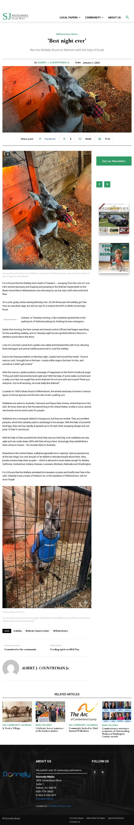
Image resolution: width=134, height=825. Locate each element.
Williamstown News (67, 34)
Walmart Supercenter (38, 631)
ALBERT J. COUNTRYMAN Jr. (54, 62)
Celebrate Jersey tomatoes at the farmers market (49, 729)
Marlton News (44, 725)
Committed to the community (20, 649)
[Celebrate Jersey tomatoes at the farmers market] (50, 711)
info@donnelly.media (59, 806)
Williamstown (60, 631)
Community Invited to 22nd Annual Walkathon (83, 729)
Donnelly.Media (44, 798)
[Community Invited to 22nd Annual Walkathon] (83, 711)
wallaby (17, 631)
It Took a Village (11, 728)
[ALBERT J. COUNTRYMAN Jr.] (10, 668)
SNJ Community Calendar (16, 725)
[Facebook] (99, 184)
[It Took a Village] (17, 711)
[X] (107, 184)
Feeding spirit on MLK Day (64, 649)
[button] (127, 17)
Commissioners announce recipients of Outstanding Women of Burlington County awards (115, 732)
